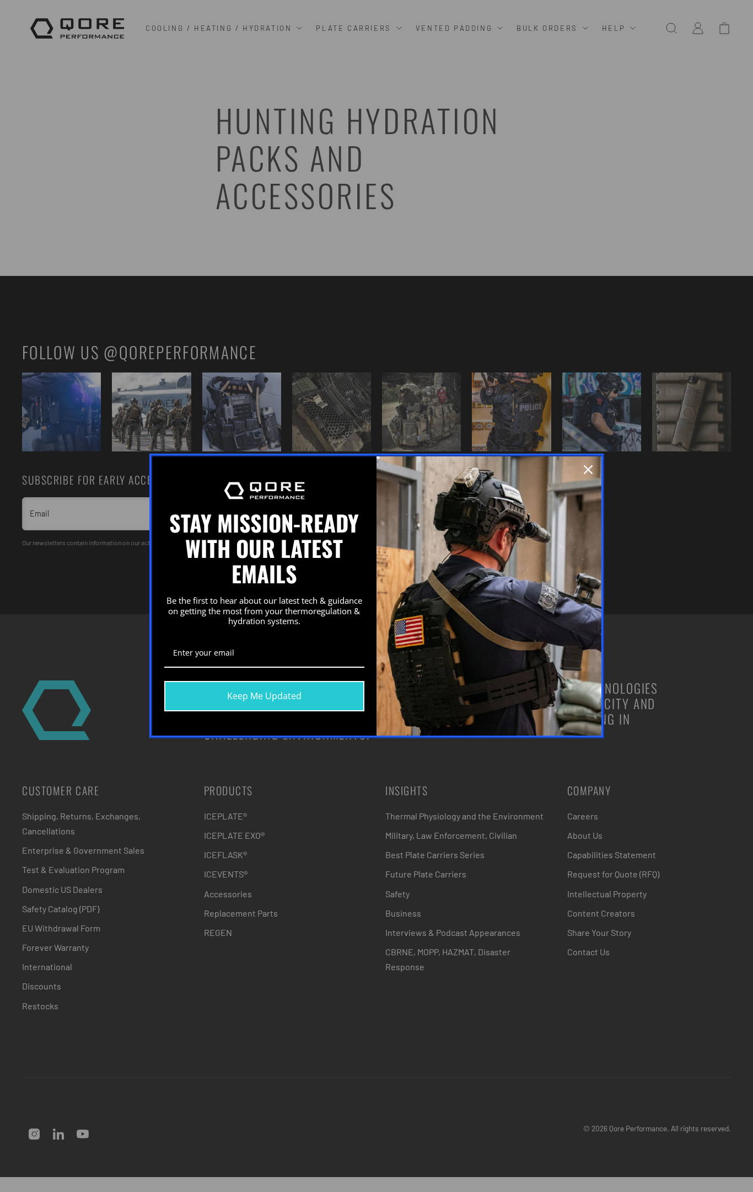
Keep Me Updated (264, 696)
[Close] (588, 469)
